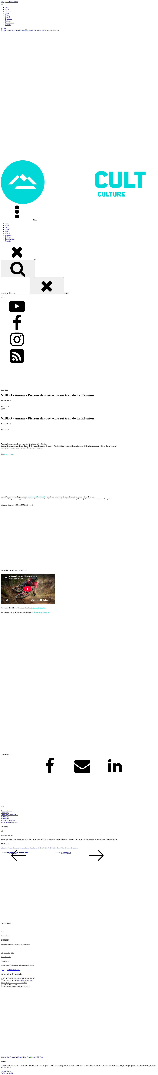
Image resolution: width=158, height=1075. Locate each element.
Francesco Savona (5, 935)
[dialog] (79, 16)
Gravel (7, 17)
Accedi (3, 28)
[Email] (82, 773)
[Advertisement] (79, 476)
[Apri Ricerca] (18, 268)
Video (6, 390)
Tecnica (7, 11)
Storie (7, 13)
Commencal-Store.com (42, 612)
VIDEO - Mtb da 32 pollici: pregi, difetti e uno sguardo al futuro (17, 965)
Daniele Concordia (6, 957)
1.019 (9, 970)
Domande (8, 19)
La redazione (9, 23)
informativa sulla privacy (24, 980)
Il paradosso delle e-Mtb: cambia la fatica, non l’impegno (16, 944)
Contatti (8, 25)
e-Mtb (7, 9)
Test (6, 7)
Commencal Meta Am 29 (36, 497)
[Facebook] (50, 773)
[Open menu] (2, 4)
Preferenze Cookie (7, 1073)
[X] (17, 773)
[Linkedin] (115, 773)
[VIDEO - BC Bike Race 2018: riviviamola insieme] (60, 848)
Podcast (7, 21)
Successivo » (15, 970)
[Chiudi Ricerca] (47, 285)
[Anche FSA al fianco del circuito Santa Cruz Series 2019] (21, 848)
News (7, 15)
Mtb (2, 953)
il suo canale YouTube (38, 608)
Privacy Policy (6, 1071)
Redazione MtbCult (7, 835)
